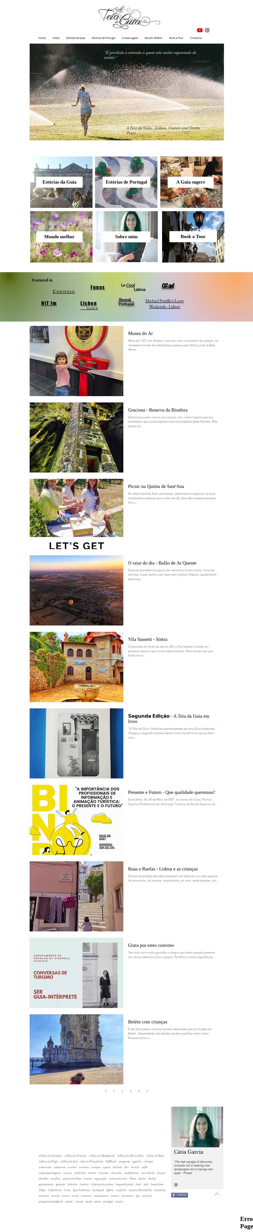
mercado (44, 1195)
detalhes (43, 1178)
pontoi (79, 1201)
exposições (100, 1178)
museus (66, 1195)
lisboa (42, 1190)
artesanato (45, 1167)
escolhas (55, 1178)
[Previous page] (105, 1091)
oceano (115, 1195)
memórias (160, 1190)
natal (75, 1195)
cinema (92, 1173)
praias (119, 1201)
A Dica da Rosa (155, 1155)
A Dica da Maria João (130, 1155)
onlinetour (128, 1195)
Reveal (126, 299)
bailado (117, 1167)
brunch (135, 1167)
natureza (86, 1195)
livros (67, 1190)
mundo (55, 1195)
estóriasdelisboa (72, 1178)
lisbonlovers (55, 1190)
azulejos (96, 1167)
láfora (110, 1190)
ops (138, 1195)
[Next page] (147, 1091)
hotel (138, 1184)
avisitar (72, 1167)
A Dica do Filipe (48, 1161)
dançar (161, 1173)
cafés (145, 1167)
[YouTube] (200, 30)
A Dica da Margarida (102, 1155)
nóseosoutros (101, 1195)
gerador (60, 1184)
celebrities (80, 1173)
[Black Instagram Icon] (207, 30)
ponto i (69, 1201)
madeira (121, 1190)
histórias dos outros (102, 1184)
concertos (116, 1173)
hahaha (72, 1184)
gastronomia (46, 1184)
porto (89, 1201)
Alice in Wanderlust (91, 1161)
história (84, 1184)
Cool (130, 285)
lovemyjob (98, 1190)
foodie (142, 1178)
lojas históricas (81, 1190)
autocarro (59, 1167)
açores (107, 1167)
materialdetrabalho (140, 1190)
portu (97, 1201)
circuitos (104, 1173)
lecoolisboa (157, 1184)
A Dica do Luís (69, 1161)
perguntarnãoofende (51, 1201)
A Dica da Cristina (75, 1155)
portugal (108, 1201)
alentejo (148, 1161)
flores (133, 1178)
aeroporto (124, 1161)
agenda (136, 1161)
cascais (67, 1173)
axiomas (84, 1167)
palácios (147, 1195)
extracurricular (118, 1178)
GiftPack (111, 1161)
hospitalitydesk (124, 1184)
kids (146, 1184)
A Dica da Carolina (50, 1155)
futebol (152, 1178)
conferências (131, 1173)
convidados (148, 1173)
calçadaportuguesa (50, 1173)
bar (127, 1167)
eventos (88, 1178)
